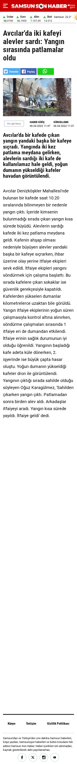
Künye (11, 723)
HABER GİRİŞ (37, 122)
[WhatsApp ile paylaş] (45, 71)
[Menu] (5, 6)
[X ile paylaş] (11, 71)
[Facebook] (22, 757)
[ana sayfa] (71, 5)
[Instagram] (44, 757)
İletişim (31, 723)
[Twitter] (33, 757)
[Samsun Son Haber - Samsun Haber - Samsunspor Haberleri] (38, 6)
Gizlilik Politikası (58, 723)
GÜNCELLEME (60, 122)
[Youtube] (54, 757)
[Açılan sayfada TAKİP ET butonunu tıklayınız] (14, 123)
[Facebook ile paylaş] (28, 71)
